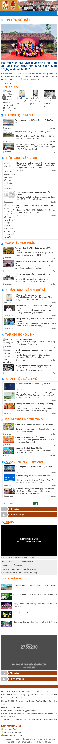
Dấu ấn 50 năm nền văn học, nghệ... (19, 557)
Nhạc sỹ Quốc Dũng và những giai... (19, 561)
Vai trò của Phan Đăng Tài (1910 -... (36, 101)
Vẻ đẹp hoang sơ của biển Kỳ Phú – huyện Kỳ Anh (35, 585)
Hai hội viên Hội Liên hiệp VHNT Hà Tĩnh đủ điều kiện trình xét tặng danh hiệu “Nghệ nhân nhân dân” (29, 66)
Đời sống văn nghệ (22, 158)
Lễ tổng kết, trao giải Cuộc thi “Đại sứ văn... (34, 467)
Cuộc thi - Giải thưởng (24, 461)
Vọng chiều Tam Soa (13, 565)
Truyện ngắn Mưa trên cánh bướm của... (9, 108)
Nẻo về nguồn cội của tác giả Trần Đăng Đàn (35, 393)
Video (10, 521)
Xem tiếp (52, 128)
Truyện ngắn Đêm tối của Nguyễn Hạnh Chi (33, 366)
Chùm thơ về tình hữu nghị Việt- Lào (29, 613)
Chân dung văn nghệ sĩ (25, 290)
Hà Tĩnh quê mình (19, 115)
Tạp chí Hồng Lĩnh (20, 334)
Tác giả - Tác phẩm (20, 243)
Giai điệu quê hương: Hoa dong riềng (20, 569)
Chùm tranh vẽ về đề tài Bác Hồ (28, 448)
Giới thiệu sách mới (22, 379)
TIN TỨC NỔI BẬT (17, 20)
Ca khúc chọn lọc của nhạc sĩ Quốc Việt (33, 384)
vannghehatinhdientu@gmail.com (21, 711)
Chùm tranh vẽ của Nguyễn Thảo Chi (30, 437)
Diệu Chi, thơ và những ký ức (22, 101)
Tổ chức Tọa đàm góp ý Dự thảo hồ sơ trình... (34, 145)
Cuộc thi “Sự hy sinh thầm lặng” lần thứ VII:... (35, 489)
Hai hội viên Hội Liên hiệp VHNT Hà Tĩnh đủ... (35, 163)
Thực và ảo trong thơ (24, 339)
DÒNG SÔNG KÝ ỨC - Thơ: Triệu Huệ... (21, 573)
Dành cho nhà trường (24, 419)
